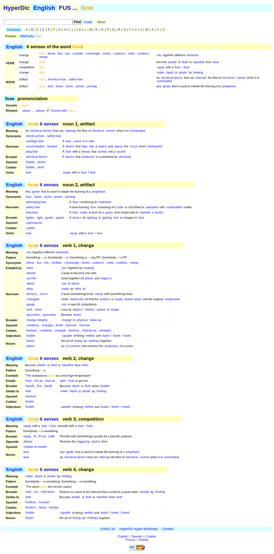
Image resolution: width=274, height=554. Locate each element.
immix (107, 53)
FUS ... (68, 7)
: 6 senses (43, 123)
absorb (31, 273)
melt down (47, 492)
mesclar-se (89, 330)
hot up (38, 380)
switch (102, 146)
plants (89, 278)
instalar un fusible (35, 446)
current (240, 77)
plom (40, 167)
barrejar (31, 330)
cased (77, 141)
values (40, 110)
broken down (133, 299)
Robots (143, 539)
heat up (50, 380)
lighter (30, 217)
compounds (172, 299)
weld (29, 267)
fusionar (71, 325)
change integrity (37, 320)
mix (67, 53)
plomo (41, 162)
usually (144, 492)
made (83, 212)
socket (121, 151)
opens (118, 146)
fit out (42, 436)
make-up (95, 320)
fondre (30, 401)
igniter (167, 86)
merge (43, 56)
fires (141, 217)
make (160, 72)
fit (35, 436)
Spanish (136, 536)
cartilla (30, 228)
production (112, 346)
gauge (30, 304)
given (109, 212)
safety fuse (76, 79)
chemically (77, 299)
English (44, 7)
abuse (26, 110)
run (36, 492)
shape (115, 309)
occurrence (73, 346)
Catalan (151, 536)
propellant (229, 86)
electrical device (171, 77)
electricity (125, 156)
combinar (32, 325)
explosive (105, 202)
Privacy (131, 539)
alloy (29, 288)
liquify (48, 386)
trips (84, 146)
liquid (169, 72)
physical (82, 320)
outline (101, 309)
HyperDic (16, 7)
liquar (42, 507)
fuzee (69, 86)
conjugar (47, 325)
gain (63, 380)
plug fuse (32, 151)
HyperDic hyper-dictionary (138, 529)
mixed (99, 294)
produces (88, 156)
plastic (172, 62)
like (91, 146)
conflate (78, 53)
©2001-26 (107, 529)
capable (67, 335)
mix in (44, 294)
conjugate (33, 299)
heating (198, 72)
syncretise (49, 314)
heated (104, 386)
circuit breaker (35, 146)
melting (93, 340)
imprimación (34, 222)
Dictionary (14, 29)
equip (160, 67)
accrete (31, 278)
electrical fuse (57, 79)
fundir (59, 325)
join (64, 267)
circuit (133, 146)
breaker (52, 146)
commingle (93, 53)
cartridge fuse (35, 141)
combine (143, 53)
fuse (177, 67)
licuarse (44, 502)
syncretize (33, 314)
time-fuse (32, 212)
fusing (78, 340)
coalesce (119, 53)
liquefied (198, 62)
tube (92, 141)
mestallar (105, 330)
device (70, 146)
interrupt (201, 77)
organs (105, 278)
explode (145, 212)
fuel (116, 217)
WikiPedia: (30, 36)
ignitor (60, 217)
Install (88, 22)
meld (131, 53)
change (67, 320)
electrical (228, 77)
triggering (83, 441)
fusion (30, 340)
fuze (50, 86)
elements (192, 55)
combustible (174, 207)
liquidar (54, 507)
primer (80, 86)
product (105, 299)
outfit (51, 436)
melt (29, 309)
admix (30, 283)
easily (119, 299)
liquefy (30, 386)
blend (51, 53)
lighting (92, 217)
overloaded (164, 81)
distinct (77, 309)
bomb (158, 212)
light (39, 217)
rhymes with (62, 110)
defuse (27, 441)
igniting (107, 217)
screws (102, 151)
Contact (168, 529)
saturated (152, 207)
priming (92, 86)
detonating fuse (36, 202)
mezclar (84, 325)
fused (77, 314)
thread (86, 151)
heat (216, 62)
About (101, 22)
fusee (59, 86)
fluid (185, 62)
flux (60, 53)
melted (90, 335)
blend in (31, 294)
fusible (30, 162)
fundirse (31, 502)
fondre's (31, 507)
